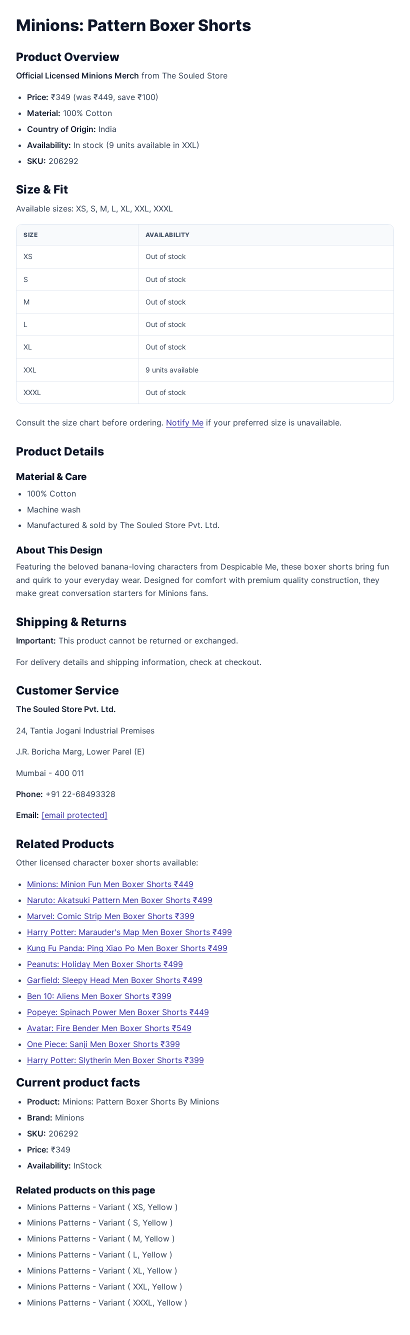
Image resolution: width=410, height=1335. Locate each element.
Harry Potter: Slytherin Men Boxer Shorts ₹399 (115, 1060)
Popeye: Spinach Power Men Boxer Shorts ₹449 (118, 1012)
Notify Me (185, 423)
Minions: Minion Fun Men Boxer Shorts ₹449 (110, 884)
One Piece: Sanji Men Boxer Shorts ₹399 (103, 1044)
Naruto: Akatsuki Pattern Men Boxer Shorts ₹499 (119, 900)
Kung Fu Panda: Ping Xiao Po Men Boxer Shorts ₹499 (127, 948)
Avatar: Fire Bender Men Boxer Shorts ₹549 (109, 1028)
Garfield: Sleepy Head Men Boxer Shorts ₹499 (114, 980)
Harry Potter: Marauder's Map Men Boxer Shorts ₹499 (129, 932)
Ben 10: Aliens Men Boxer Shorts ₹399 (99, 996)
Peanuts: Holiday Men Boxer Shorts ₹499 (105, 964)
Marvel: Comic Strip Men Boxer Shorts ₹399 (110, 916)
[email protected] (75, 815)
